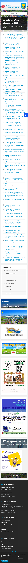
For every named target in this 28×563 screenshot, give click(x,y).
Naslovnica (5, 26)
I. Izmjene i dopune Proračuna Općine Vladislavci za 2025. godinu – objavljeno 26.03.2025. (14, 236)
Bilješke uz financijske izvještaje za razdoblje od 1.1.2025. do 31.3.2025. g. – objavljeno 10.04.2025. (14, 222)
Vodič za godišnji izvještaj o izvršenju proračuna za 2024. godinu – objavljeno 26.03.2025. (14, 247)
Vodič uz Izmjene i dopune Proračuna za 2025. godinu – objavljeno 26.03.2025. (14, 241)
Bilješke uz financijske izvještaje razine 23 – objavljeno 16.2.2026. (14, 43)
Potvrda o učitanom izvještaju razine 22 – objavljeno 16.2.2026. (15, 76)
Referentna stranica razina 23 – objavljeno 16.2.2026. (12, 48)
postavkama (20, 558)
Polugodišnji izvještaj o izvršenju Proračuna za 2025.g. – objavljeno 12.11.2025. (13, 105)
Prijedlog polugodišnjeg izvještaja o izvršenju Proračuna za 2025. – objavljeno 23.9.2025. (15, 165)
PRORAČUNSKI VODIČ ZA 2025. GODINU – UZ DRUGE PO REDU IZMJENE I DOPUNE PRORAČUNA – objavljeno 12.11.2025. (15, 131)
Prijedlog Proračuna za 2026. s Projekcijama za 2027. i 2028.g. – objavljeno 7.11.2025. (12, 138)
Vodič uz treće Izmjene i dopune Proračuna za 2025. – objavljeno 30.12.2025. (12, 81)
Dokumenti (11, 26)
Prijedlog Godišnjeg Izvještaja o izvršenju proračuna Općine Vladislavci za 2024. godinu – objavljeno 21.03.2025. (15, 259)
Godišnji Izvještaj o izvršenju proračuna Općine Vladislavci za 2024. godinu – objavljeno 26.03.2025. (14, 253)
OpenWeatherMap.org (14, 306)
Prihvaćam (5, 560)
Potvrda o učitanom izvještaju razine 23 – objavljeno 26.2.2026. (15, 52)
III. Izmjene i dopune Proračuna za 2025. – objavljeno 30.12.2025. (15, 86)
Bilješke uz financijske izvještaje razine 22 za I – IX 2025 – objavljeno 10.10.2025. (14, 150)
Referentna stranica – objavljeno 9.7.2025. (13, 184)
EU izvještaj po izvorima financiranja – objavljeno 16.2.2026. (14, 63)
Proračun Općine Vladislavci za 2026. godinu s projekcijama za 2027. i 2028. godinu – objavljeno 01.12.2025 (14, 99)
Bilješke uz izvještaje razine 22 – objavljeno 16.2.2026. (13, 67)
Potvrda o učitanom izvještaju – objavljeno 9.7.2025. (12, 188)
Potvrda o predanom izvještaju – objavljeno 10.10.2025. (13, 160)
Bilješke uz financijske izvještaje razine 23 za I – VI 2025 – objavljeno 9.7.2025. (14, 178)
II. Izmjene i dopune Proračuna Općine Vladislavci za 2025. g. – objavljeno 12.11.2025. (14, 118)
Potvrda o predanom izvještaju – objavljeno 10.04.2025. (13, 231)
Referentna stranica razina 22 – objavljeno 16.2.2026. (12, 72)
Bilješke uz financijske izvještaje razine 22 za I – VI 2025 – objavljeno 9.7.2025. (14, 200)
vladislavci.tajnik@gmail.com (8, 507)
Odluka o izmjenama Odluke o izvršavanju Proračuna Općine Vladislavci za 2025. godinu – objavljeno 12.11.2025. (15, 124)
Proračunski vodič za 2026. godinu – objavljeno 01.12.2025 (13, 90)
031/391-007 (7, 504)
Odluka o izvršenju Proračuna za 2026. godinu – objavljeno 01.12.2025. (14, 94)
